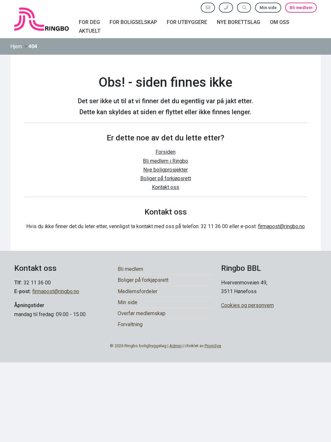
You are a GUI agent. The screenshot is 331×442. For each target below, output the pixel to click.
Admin (175, 345)
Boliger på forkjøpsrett (165, 178)
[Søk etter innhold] (244, 8)
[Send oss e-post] (208, 8)
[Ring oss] (226, 8)
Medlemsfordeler (137, 291)
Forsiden (165, 152)
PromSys (213, 345)
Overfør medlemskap (142, 313)
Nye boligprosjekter (165, 170)
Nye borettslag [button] (238, 22)
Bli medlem (301, 7)
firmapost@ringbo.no (281, 226)
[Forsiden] (41, 19)
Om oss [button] (279, 22)
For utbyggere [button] (187, 22)
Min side (268, 7)
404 (32, 46)
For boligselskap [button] (133, 22)
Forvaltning (130, 324)
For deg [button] (89, 22)
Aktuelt (90, 31)
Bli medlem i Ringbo (165, 161)
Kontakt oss (165, 187)
